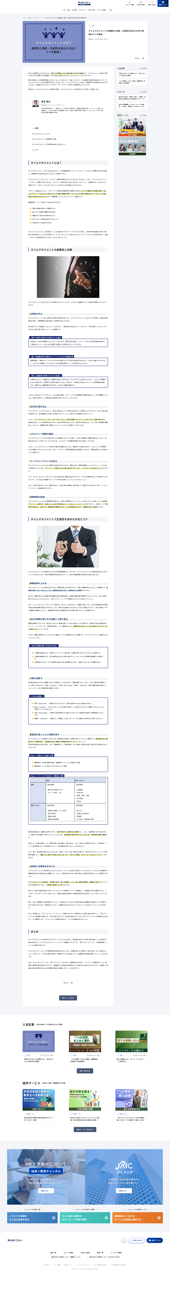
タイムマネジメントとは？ (41, 134)
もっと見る (35, 149)
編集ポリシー (69, 1265)
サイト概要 (56, 1265)
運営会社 (46, 1265)
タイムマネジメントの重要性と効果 (44, 139)
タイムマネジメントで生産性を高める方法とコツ (49, 144)
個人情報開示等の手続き (118, 1265)
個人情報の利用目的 (101, 1265)
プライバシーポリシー (84, 1265)
